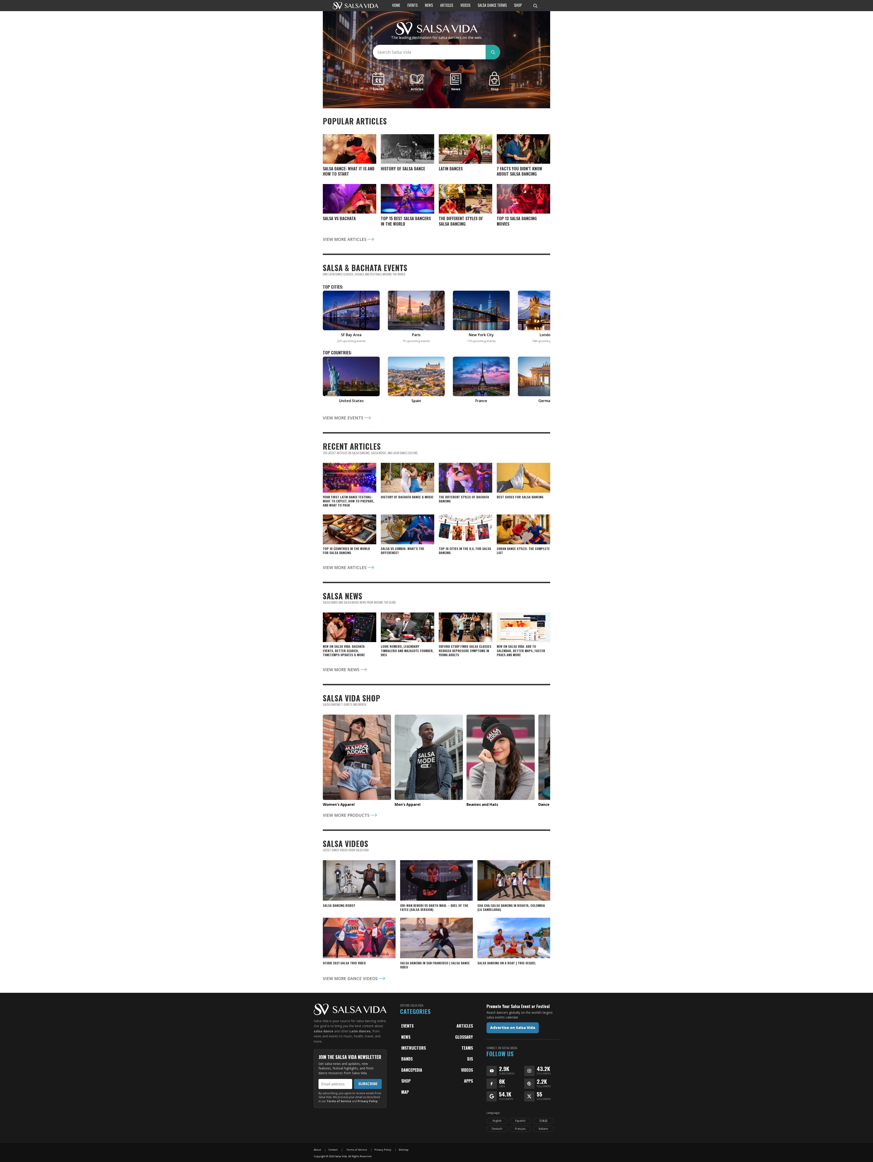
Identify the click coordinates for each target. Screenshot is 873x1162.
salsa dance (323, 1031)
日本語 (543, 1121)
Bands (407, 1059)
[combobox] (429, 52)
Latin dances (360, 1031)
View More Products (347, 815)
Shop (406, 1081)
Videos (467, 1070)
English (497, 1121)
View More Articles (345, 239)
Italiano (543, 1129)
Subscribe (367, 1083)
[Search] (535, 5)
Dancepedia (411, 1070)
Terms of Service (339, 1101)
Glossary (464, 1037)
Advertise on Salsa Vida (512, 1027)
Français (520, 1129)
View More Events (343, 418)
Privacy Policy (368, 1101)
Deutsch (497, 1129)
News (405, 1037)
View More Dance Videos (351, 978)
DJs (470, 1059)
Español (520, 1121)
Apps (468, 1081)
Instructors (413, 1048)
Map (405, 1092)
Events (407, 1026)
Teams (467, 1048)
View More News (342, 669)
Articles (465, 1026)
